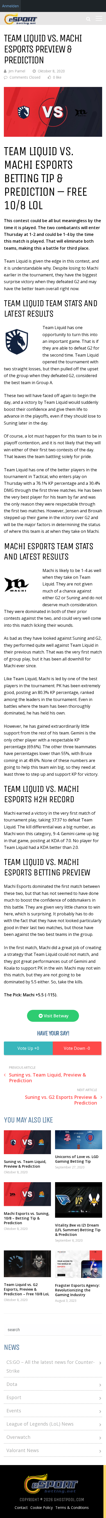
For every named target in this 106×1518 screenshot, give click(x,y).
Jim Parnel (16, 71)
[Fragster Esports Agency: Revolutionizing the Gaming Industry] (78, 1264)
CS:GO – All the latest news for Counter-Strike (50, 1366)
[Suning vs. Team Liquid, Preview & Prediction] (27, 1142)
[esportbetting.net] (21, 23)
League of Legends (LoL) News (40, 1424)
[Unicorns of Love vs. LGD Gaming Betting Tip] (78, 1139)
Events (13, 1410)
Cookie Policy (41, 1507)
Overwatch (18, 1437)
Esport (13, 1397)
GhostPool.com (69, 1499)
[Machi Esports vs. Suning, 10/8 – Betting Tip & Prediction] (27, 1194)
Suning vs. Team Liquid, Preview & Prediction (25, 1164)
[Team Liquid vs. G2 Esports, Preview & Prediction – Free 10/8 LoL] (27, 1263)
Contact (21, 1507)
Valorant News (22, 1450)
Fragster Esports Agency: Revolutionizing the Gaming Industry (77, 1290)
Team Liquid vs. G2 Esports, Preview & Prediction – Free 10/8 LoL (26, 1289)
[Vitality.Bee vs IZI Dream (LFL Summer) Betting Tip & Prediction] (78, 1200)
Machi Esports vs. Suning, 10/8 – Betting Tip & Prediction (26, 1218)
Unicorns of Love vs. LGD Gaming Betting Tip (77, 1159)
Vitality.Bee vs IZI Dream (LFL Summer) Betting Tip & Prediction (78, 1230)
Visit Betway (56, 1016)
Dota (11, 1384)
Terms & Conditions (72, 1507)
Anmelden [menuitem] (10, 6)
